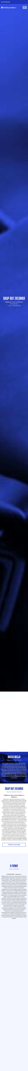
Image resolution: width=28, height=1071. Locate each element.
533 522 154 (6, 2)
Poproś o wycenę (14, 844)
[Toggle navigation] (25, 7)
